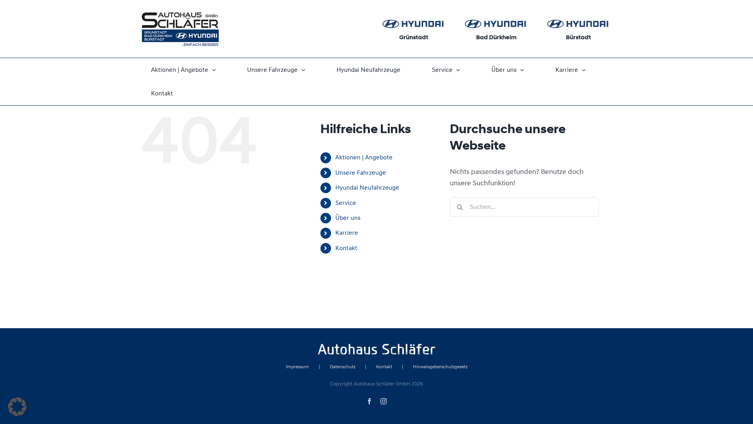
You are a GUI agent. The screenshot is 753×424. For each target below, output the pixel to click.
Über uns (347, 218)
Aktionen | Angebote (364, 157)
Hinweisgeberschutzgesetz (440, 367)
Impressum (297, 367)
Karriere (346, 233)
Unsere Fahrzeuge (360, 173)
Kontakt (346, 248)
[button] (17, 406)
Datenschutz (342, 367)
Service (345, 203)
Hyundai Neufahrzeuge (367, 188)
